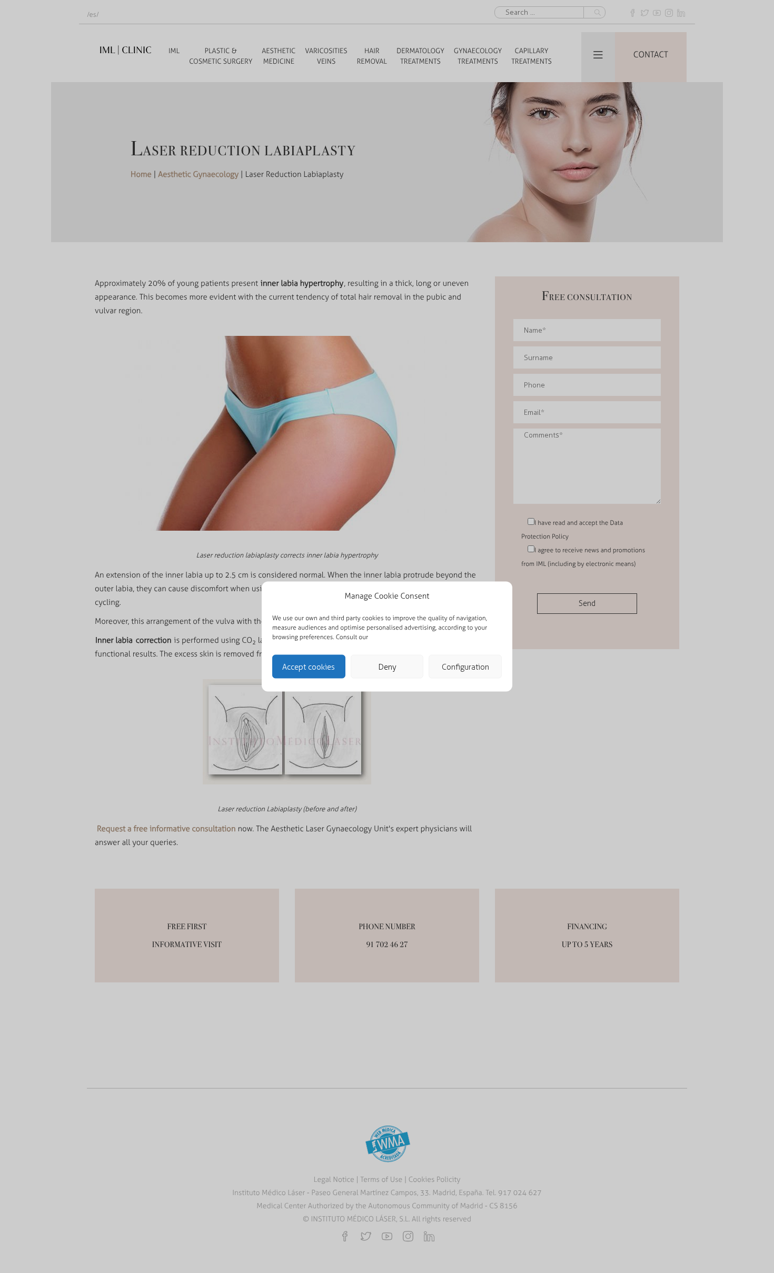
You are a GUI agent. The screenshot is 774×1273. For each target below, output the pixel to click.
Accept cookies (308, 666)
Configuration (465, 666)
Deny (387, 666)
